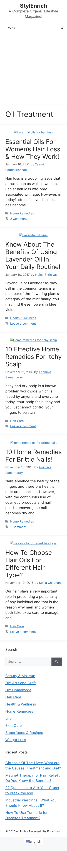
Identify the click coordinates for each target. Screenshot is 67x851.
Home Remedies (22, 213)
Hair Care (17, 421)
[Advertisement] (33, 68)
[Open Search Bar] (62, 28)
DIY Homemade (18, 690)
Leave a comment (23, 323)
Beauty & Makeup (20, 676)
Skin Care (13, 725)
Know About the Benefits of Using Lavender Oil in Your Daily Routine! (32, 255)
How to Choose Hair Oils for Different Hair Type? (28, 564)
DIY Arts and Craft (20, 683)
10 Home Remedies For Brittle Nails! (33, 455)
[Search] (56, 662)
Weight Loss (15, 740)
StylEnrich (33, 5)
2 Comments (19, 218)
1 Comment (18, 527)
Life (8, 718)
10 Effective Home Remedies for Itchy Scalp (33, 356)
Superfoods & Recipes (24, 733)
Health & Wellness (23, 318)
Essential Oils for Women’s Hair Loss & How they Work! (32, 149)
